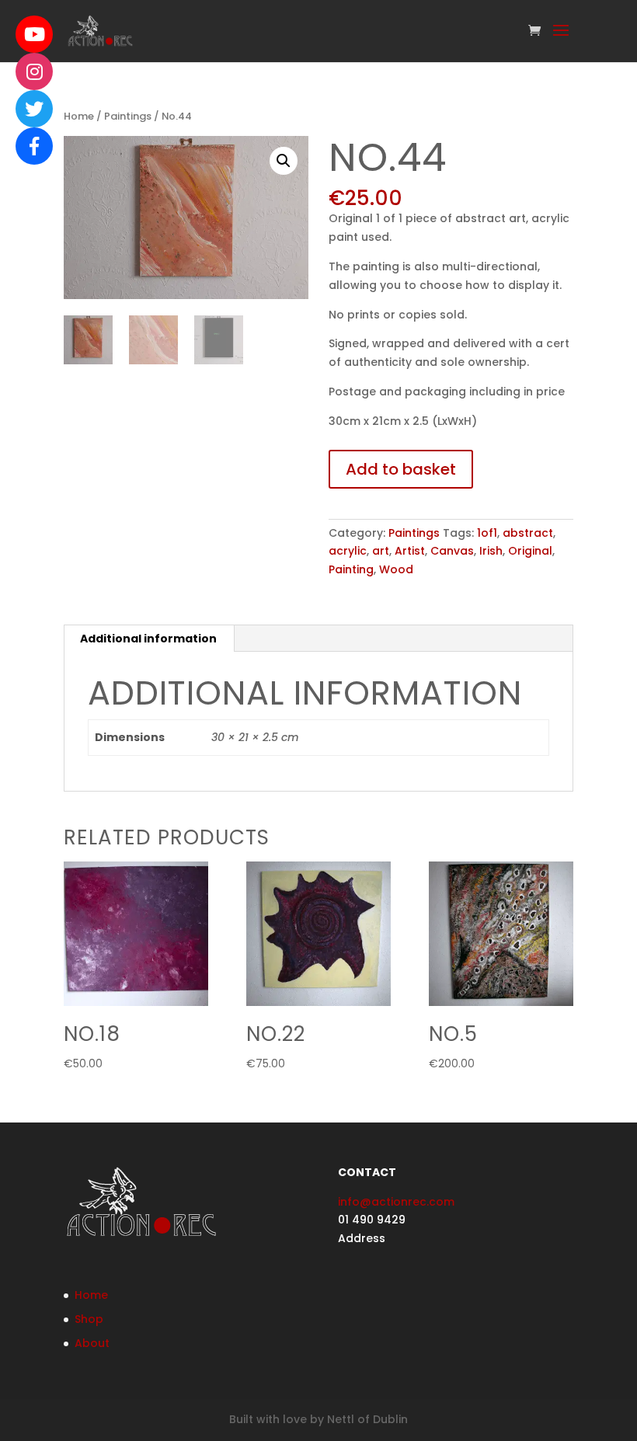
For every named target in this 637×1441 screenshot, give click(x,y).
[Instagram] (34, 71)
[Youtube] (34, 34)
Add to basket (401, 469)
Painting (351, 569)
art (380, 551)
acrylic (348, 551)
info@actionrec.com (396, 1202)
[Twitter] (34, 108)
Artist (410, 551)
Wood (396, 569)
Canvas (452, 551)
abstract (528, 533)
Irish (491, 551)
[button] (284, 161)
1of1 (487, 533)
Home (79, 116)
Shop (89, 1319)
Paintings (127, 116)
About (92, 1343)
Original (530, 551)
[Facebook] (34, 146)
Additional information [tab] (148, 638)
